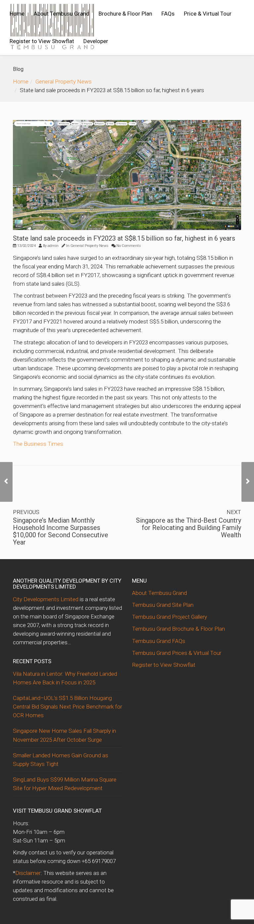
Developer (95, 41)
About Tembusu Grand (61, 13)
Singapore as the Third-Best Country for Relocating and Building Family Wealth (188, 527)
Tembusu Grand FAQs (158, 641)
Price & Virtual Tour (208, 13)
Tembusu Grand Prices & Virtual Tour (176, 653)
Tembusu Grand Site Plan (162, 605)
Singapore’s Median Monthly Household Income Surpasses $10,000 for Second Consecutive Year (60, 531)
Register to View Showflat (42, 41)
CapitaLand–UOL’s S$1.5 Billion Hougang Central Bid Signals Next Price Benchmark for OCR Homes (67, 707)
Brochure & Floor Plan (125, 13)
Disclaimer (28, 873)
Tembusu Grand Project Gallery (169, 616)
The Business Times (38, 443)
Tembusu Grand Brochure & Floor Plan (178, 628)
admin (53, 246)
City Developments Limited (45, 599)
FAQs (168, 13)
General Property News (63, 81)
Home (17, 13)
